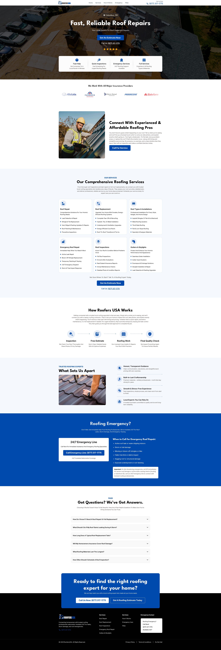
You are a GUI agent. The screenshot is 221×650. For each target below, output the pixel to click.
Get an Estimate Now (110, 37)
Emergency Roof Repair (107, 629)
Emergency (118, 3)
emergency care (127, 622)
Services (98, 3)
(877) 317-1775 (156, 3)
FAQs (126, 3)
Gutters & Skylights (105, 633)
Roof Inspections (104, 626)
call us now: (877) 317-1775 (92, 600)
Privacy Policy (130, 642)
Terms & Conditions (145, 642)
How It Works (108, 3)
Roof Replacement (105, 622)
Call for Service (120, 148)
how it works (126, 618)
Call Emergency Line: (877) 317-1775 (84, 452)
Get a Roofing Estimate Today (127, 600)
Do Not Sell (158, 642)
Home (91, 3)
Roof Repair (103, 618)
